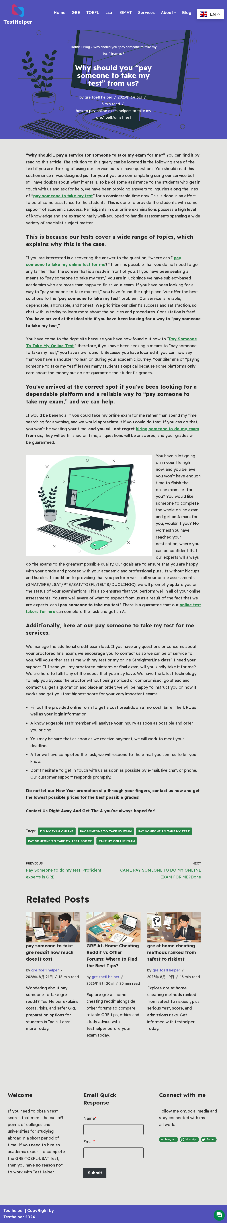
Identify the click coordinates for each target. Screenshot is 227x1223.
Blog (186, 12)
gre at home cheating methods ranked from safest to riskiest (171, 952)
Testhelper (13, 1210)
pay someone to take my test (63, 195)
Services (146, 12)
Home (59, 12)
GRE (76, 12)
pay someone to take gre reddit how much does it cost (49, 952)
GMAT (126, 12)
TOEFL (92, 12)
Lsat (109, 12)
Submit (95, 1172)
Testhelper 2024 (19, 1216)
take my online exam (117, 841)
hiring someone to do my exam (167, 428)
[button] (175, 12)
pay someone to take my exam (106, 831)
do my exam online (56, 831)
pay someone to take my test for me (60, 841)
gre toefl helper (98, 97)
